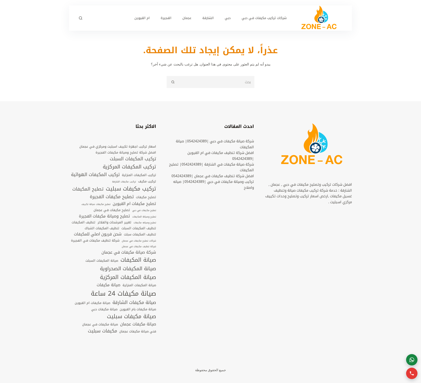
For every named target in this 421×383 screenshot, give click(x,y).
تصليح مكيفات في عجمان (112, 210)
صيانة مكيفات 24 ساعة (123, 293)
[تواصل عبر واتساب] (411, 359)
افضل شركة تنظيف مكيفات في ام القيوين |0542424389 (220, 155)
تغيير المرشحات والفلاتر (114, 222)
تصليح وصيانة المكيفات (144, 217)
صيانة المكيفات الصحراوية (128, 269)
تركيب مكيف (147, 181)
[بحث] (80, 18)
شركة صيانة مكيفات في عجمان (129, 252)
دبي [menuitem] (228, 18)
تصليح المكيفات (87, 189)
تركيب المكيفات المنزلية (139, 175)
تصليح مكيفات (146, 197)
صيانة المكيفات (138, 260)
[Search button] (173, 82)
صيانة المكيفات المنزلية (139, 285)
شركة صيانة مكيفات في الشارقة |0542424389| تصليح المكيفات (211, 167)
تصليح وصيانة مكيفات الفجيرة (104, 216)
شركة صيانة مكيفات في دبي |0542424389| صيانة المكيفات (215, 144)
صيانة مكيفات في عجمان (100, 324)
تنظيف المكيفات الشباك (102, 228)
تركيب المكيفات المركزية (129, 167)
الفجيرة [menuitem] (166, 18)
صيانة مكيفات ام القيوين (92, 302)
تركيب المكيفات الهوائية (95, 174)
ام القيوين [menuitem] (142, 18)
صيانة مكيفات (108, 285)
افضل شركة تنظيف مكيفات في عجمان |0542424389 (212, 176)
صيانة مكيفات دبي (104, 309)
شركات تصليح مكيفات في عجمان (139, 241)
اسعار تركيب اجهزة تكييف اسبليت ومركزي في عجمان (117, 146)
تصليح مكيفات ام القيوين (134, 204)
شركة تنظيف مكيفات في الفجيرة (95, 240)
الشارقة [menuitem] (208, 18)
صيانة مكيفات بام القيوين (138, 309)
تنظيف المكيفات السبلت (138, 228)
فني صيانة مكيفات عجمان (137, 331)
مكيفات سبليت (102, 331)
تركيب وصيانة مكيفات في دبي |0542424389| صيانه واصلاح (213, 184)
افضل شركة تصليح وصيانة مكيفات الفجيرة (126, 152)
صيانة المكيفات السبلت (102, 260)
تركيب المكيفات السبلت (133, 159)
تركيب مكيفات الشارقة (124, 182)
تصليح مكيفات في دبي (144, 210)
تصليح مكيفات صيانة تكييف (96, 204)
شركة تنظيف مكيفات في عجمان (139, 247)
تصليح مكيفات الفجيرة (112, 197)
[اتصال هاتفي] (411, 373)
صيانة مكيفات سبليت (131, 316)
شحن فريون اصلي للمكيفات (98, 234)
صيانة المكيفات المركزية (128, 277)
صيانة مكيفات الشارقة (134, 302)
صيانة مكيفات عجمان (138, 324)
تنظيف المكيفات (83, 222)
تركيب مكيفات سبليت (131, 188)
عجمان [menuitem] (186, 18)
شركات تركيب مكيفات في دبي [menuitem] (264, 18)
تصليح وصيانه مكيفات (145, 223)
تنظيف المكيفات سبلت (140, 234)
